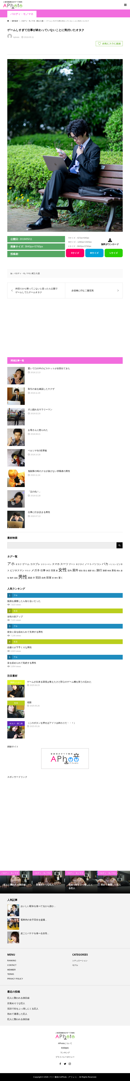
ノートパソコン (93, 564)
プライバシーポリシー (65, 1057)
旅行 (99, 570)
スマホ (56, 564)
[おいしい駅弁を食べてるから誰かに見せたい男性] (13, 910)
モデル (75, 965)
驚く (60, 577)
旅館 (105, 570)
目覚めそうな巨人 (16, 1003)
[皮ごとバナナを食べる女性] (13, 937)
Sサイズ (75, 253)
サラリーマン (46, 564)
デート (72, 564)
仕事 (43, 570)
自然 (44, 578)
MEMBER (11, 970)
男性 (22, 576)
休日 (48, 570)
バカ (105, 564)
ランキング (65, 1052)
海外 (11, 578)
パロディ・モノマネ (21, 14)
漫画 (16, 578)
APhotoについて (65, 1043)
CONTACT (11, 965)
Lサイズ (114, 253)
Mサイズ (94, 253)
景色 (114, 570)
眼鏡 (30, 578)
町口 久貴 (36, 273)
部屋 (48, 577)
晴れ (118, 571)
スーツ (64, 564)
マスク (28, 570)
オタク (19, 564)
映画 (109, 571)
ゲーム (25, 564)
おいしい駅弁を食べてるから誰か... (38, 906)
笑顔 (38, 577)
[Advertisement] (38, 326)
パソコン (112, 564)
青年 (56, 578)
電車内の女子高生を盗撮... (34, 919)
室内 (70, 570)
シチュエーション (80, 961)
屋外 (75, 570)
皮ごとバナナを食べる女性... (35, 933)
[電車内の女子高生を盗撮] (13, 924)
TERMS (10, 974)
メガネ (35, 570)
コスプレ (35, 564)
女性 (62, 569)
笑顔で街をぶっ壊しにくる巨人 (22, 1008)
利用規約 (65, 1048)
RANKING (11, 961)
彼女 (81, 570)
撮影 (90, 570)
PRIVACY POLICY (15, 979)
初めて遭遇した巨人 (17, 1014)
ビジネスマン (17, 570)
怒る (85, 570)
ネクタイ (80, 564)
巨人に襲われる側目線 (18, 998)
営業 (53, 570)
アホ (11, 564)
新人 (94, 571)
